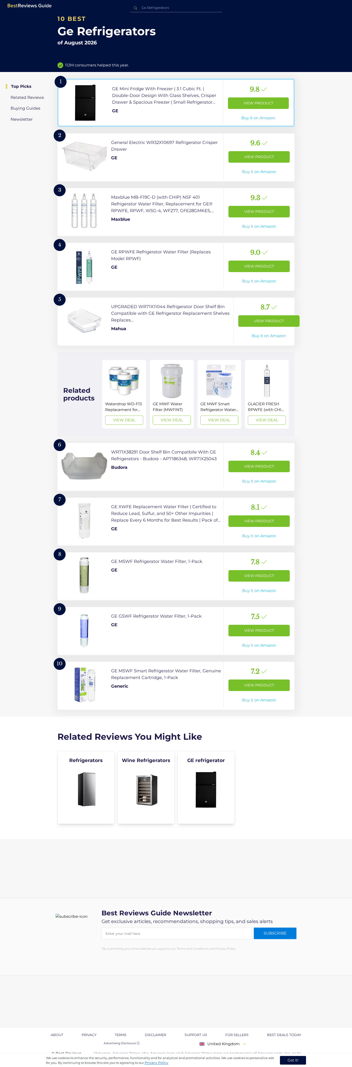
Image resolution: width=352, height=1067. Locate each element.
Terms (120, 1035)
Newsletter (22, 119)
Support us (196, 1035)
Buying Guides (25, 108)
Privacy (89, 1035)
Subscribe (275, 933)
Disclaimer (155, 1035)
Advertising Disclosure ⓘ (122, 1043)
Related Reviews (27, 97)
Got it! (293, 1060)
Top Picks (21, 86)
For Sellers (237, 1035)
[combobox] (176, 7)
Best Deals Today (284, 1035)
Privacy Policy (156, 1063)
